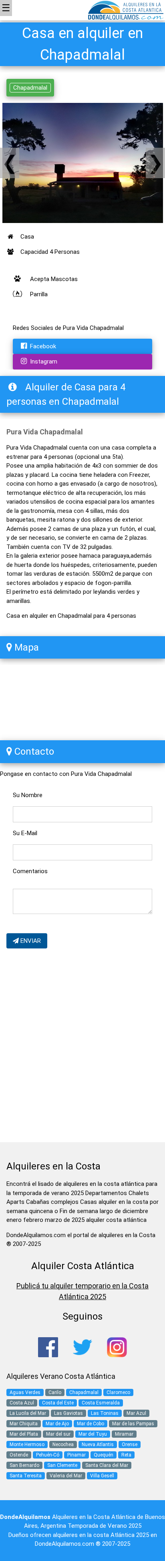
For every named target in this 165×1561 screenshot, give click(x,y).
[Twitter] (82, 1346)
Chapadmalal (30, 87)
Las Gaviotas (68, 1413)
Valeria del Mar (66, 1476)
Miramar (124, 1434)
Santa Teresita (26, 1476)
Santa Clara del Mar (106, 1465)
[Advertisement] (82, 1046)
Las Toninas (105, 1413)
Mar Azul (136, 1413)
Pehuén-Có (47, 1455)
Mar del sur (58, 1434)
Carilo (54, 1392)
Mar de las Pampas (133, 1423)
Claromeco (118, 1392)
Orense (129, 1444)
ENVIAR (30, 940)
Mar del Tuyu (92, 1434)
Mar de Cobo (90, 1423)
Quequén (103, 1455)
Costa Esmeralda (101, 1403)
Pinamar (76, 1455)
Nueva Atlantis (98, 1444)
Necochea (63, 1444)
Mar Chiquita (24, 1423)
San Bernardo (24, 1465)
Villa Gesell (102, 1476)
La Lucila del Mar (28, 1413)
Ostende (19, 1455)
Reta (126, 1455)
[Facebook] (48, 1346)
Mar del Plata (24, 1434)
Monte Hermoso (27, 1444)
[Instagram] (117, 1346)
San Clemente (62, 1465)
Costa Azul (22, 1403)
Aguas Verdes (25, 1392)
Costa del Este (58, 1403)
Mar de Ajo (57, 1423)
